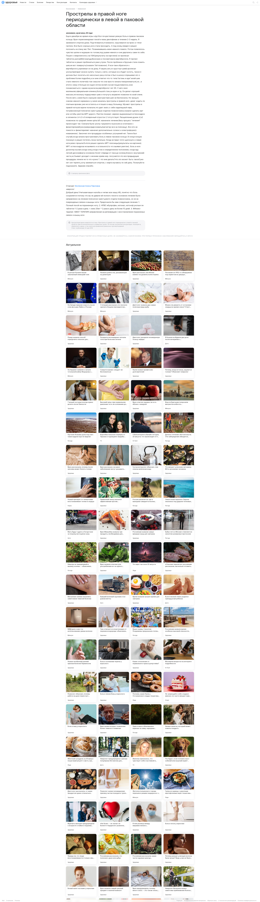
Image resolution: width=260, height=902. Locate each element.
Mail (3, 900)
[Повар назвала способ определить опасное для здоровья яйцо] (81, 330)
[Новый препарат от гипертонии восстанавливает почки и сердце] (81, 492)
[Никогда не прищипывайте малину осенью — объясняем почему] (81, 557)
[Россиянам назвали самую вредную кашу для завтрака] (146, 525)
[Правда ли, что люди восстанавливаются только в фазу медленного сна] (81, 849)
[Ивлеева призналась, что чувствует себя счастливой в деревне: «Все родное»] (146, 752)
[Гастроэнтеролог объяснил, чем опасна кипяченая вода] (146, 460)
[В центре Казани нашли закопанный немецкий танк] (81, 265)
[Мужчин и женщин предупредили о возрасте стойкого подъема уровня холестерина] (81, 817)
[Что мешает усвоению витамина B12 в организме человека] (179, 460)
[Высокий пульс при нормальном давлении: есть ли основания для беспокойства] (114, 395)
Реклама (17, 900)
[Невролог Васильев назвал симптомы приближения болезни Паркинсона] (179, 881)
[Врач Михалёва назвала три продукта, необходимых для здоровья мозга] (114, 525)
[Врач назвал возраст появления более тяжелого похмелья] (114, 719)
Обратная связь (212, 900)
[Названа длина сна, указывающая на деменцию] (114, 265)
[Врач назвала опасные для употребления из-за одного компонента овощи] (114, 557)
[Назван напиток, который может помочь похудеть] (179, 719)
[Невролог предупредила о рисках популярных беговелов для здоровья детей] (114, 752)
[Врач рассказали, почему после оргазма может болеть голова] (81, 460)
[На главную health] (10, 2)
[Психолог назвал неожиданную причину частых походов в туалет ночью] (114, 784)
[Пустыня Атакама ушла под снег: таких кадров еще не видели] (81, 428)
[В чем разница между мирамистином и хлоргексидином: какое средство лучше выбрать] (146, 817)
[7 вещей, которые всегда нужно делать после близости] (81, 395)
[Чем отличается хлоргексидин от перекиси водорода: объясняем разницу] (114, 622)
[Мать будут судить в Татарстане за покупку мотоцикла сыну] (81, 525)
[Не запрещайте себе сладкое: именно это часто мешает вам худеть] (179, 687)
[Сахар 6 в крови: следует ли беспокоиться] (114, 363)
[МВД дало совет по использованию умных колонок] (81, 622)
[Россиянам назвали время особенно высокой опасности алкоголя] (179, 622)
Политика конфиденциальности (247, 900)
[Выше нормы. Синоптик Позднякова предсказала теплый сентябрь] (146, 622)
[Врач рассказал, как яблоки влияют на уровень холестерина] (146, 265)
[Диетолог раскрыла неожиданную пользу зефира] (146, 330)
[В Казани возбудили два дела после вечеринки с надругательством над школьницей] (179, 330)
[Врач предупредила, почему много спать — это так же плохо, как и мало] (146, 881)
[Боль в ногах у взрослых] (179, 817)
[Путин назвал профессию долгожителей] (146, 363)
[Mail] (3, 2)
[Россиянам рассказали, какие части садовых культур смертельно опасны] (146, 849)
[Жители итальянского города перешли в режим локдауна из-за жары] (146, 784)
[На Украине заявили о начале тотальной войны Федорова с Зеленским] (81, 363)
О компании (9, 900)
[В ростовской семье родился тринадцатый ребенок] (179, 590)
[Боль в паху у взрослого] (81, 719)
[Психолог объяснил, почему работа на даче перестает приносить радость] (81, 687)
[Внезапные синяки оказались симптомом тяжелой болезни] (81, 590)
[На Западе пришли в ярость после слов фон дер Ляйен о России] (81, 298)
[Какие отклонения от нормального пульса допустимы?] (146, 654)
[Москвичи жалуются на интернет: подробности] (179, 654)
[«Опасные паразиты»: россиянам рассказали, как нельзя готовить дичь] (179, 557)
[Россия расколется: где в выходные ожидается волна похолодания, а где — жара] (146, 492)
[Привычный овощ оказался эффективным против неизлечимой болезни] (114, 492)
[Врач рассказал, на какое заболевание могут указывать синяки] (114, 460)
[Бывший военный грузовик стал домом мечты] (114, 590)
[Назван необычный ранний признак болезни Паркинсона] (81, 654)
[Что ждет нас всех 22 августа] (146, 557)
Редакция (179, 900)
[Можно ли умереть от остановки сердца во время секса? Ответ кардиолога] (179, 298)
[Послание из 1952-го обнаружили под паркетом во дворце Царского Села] (179, 265)
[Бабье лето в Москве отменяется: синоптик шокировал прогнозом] (179, 525)
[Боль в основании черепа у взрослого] (114, 654)
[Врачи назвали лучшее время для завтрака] (146, 590)
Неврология (82, 8)
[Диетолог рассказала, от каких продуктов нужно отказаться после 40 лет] (81, 784)
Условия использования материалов (195, 900)
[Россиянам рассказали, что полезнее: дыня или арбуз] (114, 849)
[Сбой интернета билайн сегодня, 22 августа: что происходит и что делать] (146, 428)
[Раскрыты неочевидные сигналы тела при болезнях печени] (114, 330)
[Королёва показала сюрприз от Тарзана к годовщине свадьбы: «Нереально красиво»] (114, 428)
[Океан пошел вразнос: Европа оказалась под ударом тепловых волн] (179, 492)
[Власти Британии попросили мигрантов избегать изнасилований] (179, 395)
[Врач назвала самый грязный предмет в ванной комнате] (114, 881)
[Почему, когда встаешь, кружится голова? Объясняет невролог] (179, 363)
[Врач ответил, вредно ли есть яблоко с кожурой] (146, 395)
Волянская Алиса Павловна (87, 186)
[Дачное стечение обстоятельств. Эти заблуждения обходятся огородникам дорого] (179, 428)
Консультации (70, 8)
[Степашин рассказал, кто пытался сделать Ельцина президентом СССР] (114, 298)
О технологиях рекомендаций (227, 900)
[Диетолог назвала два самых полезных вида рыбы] (146, 298)
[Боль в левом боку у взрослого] (114, 687)
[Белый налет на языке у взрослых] (81, 881)
